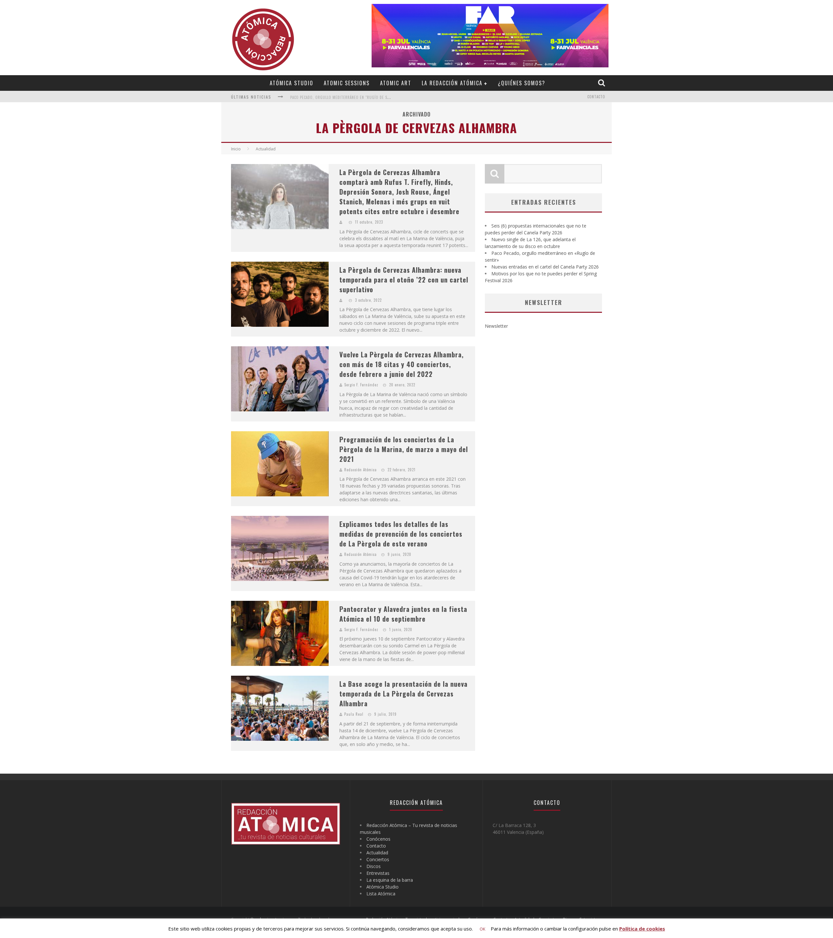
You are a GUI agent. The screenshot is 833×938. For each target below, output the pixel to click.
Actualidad (377, 852)
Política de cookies (642, 928)
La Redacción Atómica (452, 83)
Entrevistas (377, 873)
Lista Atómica (380, 893)
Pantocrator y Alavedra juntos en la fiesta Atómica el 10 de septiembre (403, 614)
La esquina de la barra (389, 880)
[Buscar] (602, 82)
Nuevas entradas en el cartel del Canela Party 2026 (545, 267)
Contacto (596, 96)
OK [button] (482, 929)
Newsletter (496, 326)
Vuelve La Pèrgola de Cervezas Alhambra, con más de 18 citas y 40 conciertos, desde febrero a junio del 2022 (401, 364)
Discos (373, 866)
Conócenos (378, 839)
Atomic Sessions (347, 83)
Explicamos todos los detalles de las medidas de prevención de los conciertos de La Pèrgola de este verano (400, 533)
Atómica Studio (291, 83)
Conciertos (377, 859)
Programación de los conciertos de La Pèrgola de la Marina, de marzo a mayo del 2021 (403, 449)
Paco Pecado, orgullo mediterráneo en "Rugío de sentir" (344, 97)
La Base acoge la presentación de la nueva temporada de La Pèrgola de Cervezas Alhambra (403, 693)
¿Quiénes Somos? (521, 83)
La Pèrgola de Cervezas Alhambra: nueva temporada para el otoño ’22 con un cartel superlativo (403, 279)
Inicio (236, 149)
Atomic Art (395, 83)
